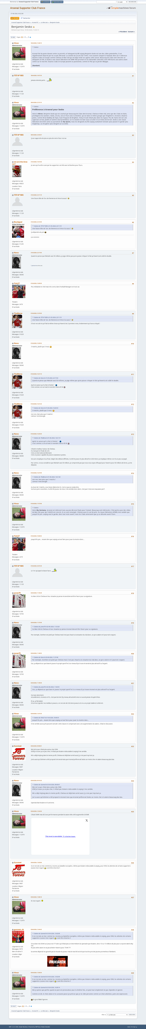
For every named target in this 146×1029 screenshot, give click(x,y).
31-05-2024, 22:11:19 (36, 195)
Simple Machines (23, 1027)
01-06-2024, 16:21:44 (36, 404)
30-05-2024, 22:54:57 (36, 135)
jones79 (17, 593)
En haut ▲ (134, 1027)
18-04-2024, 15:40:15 (36, 43)
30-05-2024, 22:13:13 (36, 102)
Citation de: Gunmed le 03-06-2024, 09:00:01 (47, 785)
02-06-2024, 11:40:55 (36, 653)
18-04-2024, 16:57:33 (36, 75)
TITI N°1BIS (19, 75)
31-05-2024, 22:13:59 (36, 222)
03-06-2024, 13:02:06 (36, 862)
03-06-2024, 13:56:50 (36, 972)
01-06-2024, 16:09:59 (36, 283)
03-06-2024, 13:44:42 (36, 929)
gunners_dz (19, 929)
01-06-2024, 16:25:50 (36, 434)
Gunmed (17, 746)
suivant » (131, 32)
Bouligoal (18, 222)
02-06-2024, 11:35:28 (36, 593)
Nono (16, 252)
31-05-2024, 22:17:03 (36, 252)
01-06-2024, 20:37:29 (36, 566)
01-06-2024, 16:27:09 (36, 473)
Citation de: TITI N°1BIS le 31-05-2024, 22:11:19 (47, 226)
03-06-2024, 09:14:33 (36, 780)
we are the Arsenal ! (20, 163)
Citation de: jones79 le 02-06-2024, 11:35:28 (46, 627)
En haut (13, 1006)
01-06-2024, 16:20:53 (36, 343)
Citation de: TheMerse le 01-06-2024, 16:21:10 (47, 438)
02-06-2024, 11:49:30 (36, 683)
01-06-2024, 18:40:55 (36, 536)
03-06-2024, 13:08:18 (36, 897)
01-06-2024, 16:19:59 (36, 313)
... (27, 37)
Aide (129, 1027)
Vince (16, 43)
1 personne (34, 265)
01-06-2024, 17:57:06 (36, 503)
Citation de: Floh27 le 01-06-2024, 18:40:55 (46, 718)
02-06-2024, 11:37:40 (36, 622)
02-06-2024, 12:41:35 (36, 713)
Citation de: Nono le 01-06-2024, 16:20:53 (46, 408)
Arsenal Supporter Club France (27, 8)
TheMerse (18, 313)
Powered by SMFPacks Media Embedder (39, 1027)
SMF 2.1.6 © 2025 (13, 1027)
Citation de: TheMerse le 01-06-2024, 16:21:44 (47, 477)
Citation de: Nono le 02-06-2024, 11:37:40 (46, 657)
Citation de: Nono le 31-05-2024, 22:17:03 (46, 378)
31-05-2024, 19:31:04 (36, 162)
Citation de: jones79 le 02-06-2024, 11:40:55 (46, 687)
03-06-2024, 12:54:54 (36, 811)
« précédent (123, 32)
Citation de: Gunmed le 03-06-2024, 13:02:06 (47, 933)
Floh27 (17, 283)
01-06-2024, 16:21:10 (36, 374)
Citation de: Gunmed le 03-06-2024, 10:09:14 (47, 987)
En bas (13, 37)
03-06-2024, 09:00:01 (36, 746)
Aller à (103, 1014)
